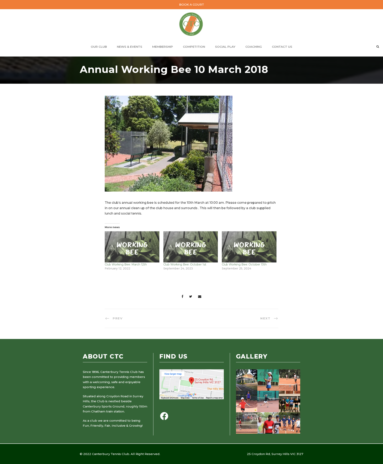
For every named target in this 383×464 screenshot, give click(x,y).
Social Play (225, 47)
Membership (162, 47)
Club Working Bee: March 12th (126, 264)
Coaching (253, 47)
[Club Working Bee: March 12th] (132, 246)
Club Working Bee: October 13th (244, 264)
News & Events (129, 47)
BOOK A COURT (191, 4)
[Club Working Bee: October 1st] (190, 246)
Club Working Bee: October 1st (184, 264)
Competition (194, 47)
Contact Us (282, 47)
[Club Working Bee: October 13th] (249, 246)
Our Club (99, 47)
